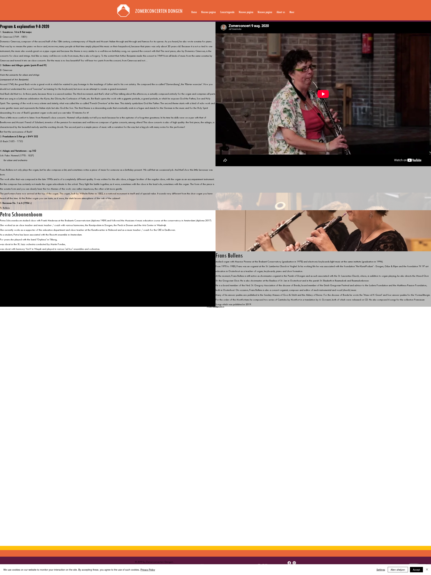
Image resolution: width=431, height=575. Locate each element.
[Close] (427, 569)
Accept (416, 569)
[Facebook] (289, 563)
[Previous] (19, 10)
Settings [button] (380, 569)
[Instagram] (294, 563)
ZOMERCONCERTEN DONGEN (159, 10)
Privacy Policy (147, 569)
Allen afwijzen (398, 569)
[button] (280, 10)
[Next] (412, 10)
